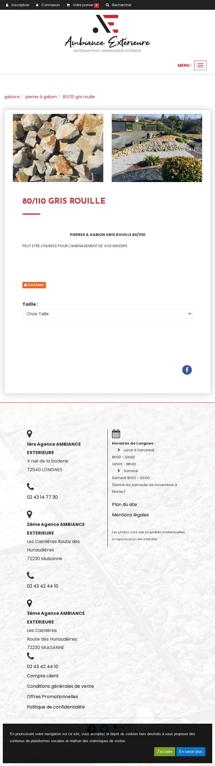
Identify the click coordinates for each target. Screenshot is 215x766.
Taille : (30, 304)
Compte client (43, 676)
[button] (118, 5)
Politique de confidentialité (56, 707)
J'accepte (164, 751)
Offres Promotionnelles (52, 696)
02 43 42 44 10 (42, 586)
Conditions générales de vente (60, 686)
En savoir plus (190, 751)
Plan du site (124, 504)
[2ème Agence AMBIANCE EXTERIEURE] (107, 33)
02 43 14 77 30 (42, 497)
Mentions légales (130, 515)
